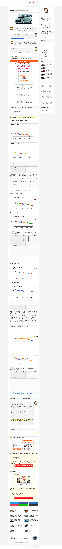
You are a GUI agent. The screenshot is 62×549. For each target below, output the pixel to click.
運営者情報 (22, 546)
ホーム (19, 546)
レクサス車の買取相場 (44, 56)
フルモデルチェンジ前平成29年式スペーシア (23, 88)
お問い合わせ (38, 546)
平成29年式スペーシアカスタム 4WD (22, 94)
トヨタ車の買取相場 (44, 43)
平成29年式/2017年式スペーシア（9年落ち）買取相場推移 (24, 87)
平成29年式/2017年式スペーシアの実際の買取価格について (24, 102)
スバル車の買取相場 (44, 50)
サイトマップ (41, 546)
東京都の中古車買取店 (44, 110)
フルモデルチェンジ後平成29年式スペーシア (23, 95)
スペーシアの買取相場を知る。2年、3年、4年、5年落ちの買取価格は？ (22, 393)
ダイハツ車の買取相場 (44, 54)
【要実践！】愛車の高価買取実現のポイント (17, 38)
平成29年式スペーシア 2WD (21, 89)
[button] (52, 37)
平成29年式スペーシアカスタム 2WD (22, 93)
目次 (23, 85)
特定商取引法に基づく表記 (33, 546)
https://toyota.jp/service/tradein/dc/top (24, 112)
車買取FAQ (42, 58)
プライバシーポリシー (26, 546)
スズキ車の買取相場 (44, 52)
